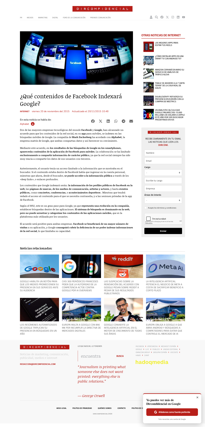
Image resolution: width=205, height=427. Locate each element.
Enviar (163, 231)
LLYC (147, 349)
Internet (24, 111)
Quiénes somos (105, 408)
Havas (138, 355)
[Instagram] (172, 17)
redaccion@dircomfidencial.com (38, 364)
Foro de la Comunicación (74, 17)
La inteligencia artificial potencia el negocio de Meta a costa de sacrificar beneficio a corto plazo (164, 286)
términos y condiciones (166, 208)
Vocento (174, 352)
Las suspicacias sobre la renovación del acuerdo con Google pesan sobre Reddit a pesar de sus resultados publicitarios (121, 287)
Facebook (140, 346)
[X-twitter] (167, 17)
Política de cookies (140, 408)
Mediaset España (168, 346)
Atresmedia (152, 346)
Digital (55, 17)
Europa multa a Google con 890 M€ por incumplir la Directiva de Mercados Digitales (81, 327)
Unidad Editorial (170, 349)
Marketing (42, 17)
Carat (146, 355)
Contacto (122, 408)
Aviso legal (61, 408)
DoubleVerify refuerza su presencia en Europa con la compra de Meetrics (169, 99)
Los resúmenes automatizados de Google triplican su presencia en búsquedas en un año (38, 329)
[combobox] (95, 356)
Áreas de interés (152, 194)
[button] (92, 121)
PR (21, 17)
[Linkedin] (178, 17)
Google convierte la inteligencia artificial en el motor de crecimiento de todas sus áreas (123, 329)
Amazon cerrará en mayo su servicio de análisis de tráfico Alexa (169, 72)
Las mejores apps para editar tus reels (166, 44)
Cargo (147, 167)
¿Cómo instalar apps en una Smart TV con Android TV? (169, 57)
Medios (30, 17)
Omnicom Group (143, 352)
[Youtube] (183, 17)
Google (139, 349)
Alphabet (24, 124)
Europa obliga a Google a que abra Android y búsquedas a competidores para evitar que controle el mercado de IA (164, 329)
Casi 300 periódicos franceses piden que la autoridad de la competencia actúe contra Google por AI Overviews (80, 286)
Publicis (156, 349)
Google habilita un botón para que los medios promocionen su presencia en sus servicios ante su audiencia (39, 286)
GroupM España (160, 352)
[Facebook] (161, 17)
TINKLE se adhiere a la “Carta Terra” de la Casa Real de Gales (170, 85)
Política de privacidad (82, 408)
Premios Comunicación (100, 17)
